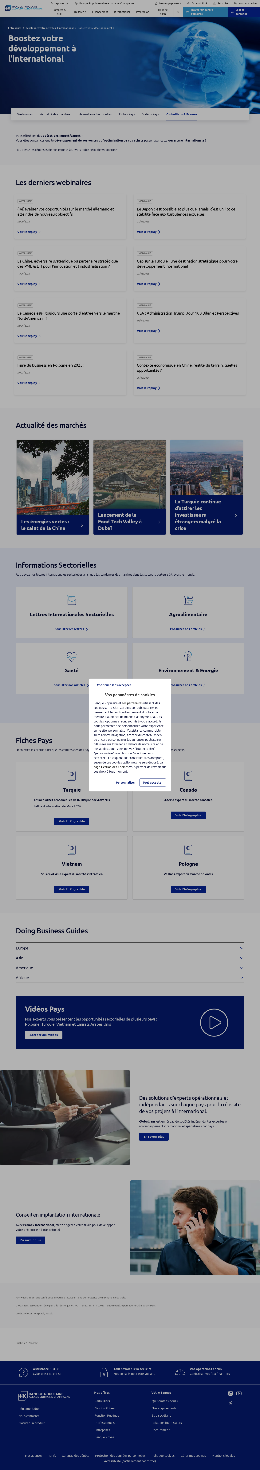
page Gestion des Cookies (111, 767)
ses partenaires (132, 703)
